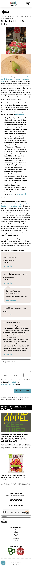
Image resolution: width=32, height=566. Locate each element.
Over (16, 529)
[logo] (14, 3)
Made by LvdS (16, 564)
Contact (16, 540)
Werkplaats (16, 538)
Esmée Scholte (8, 274)
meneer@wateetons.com (19, 495)
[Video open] (24, 3)
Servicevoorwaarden (7, 384)
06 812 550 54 (9, 495)
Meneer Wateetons (13, 291)
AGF (12, 194)
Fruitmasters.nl (21, 194)
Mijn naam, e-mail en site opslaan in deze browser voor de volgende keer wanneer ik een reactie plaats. (15, 398)
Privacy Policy (12, 382)
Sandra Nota (7, 308)
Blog (16, 531)
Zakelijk (16, 532)
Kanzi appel (19, 204)
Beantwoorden (7, 266)
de (20, 114)
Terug (6, 12)
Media (16, 535)
